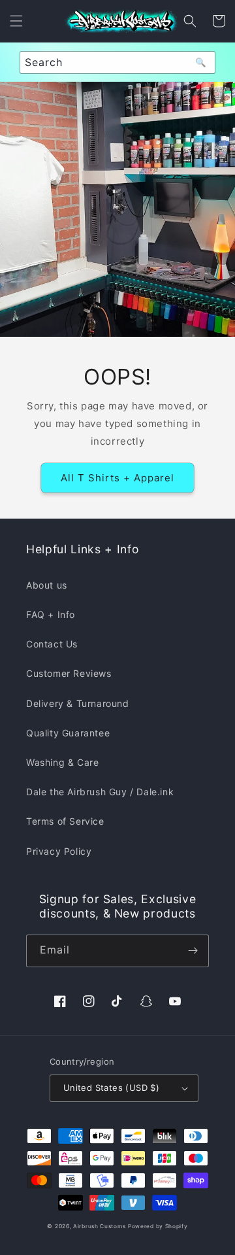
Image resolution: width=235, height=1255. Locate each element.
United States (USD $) (111, 1087)
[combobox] (117, 62)
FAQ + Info (50, 614)
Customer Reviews (69, 673)
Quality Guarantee (68, 732)
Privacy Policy (58, 851)
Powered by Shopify (158, 1226)
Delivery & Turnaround (77, 703)
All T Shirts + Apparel (117, 478)
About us (46, 585)
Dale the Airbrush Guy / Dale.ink (100, 791)
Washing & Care (62, 762)
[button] (16, 21)
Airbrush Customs (99, 1226)
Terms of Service (65, 821)
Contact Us (52, 643)
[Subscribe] (192, 951)
